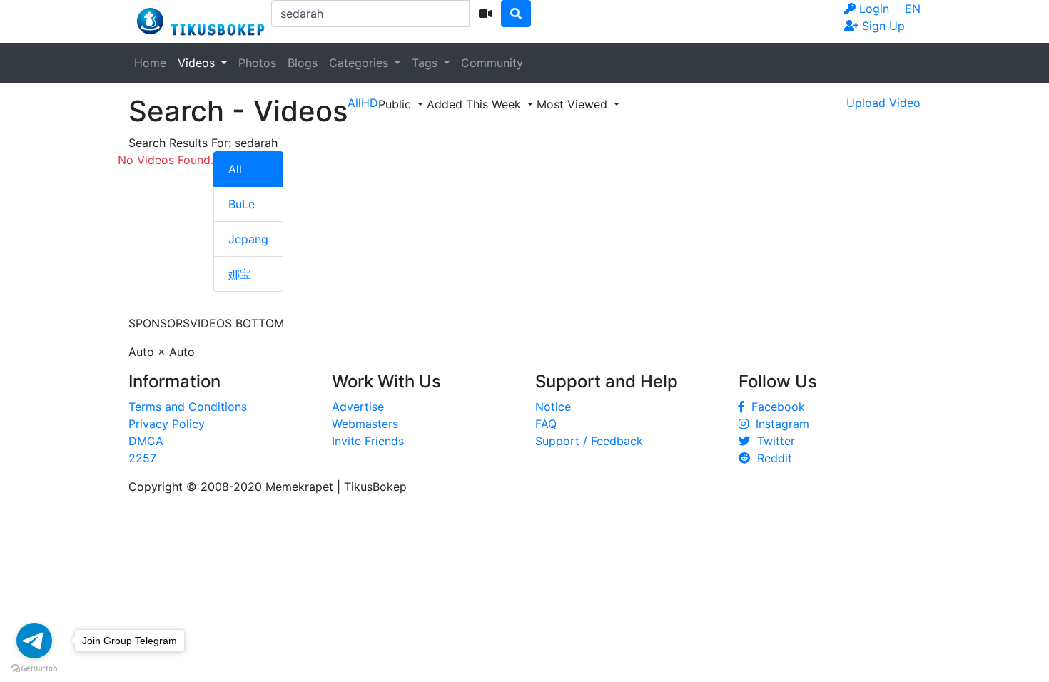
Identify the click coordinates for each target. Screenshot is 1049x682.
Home (150, 63)
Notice (553, 406)
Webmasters (365, 424)
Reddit (771, 458)
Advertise (358, 406)
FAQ (546, 424)
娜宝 (239, 274)
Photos (257, 63)
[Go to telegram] (34, 640)
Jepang (248, 239)
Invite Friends (368, 441)
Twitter (772, 441)
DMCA (145, 441)
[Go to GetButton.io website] (34, 667)
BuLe (241, 204)
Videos (198, 63)
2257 (142, 458)
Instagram (779, 424)
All (235, 169)
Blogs (303, 63)
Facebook (774, 406)
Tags (426, 63)
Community (492, 63)
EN (913, 8)
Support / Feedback (589, 441)
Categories (360, 63)
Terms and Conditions (187, 406)
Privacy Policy (166, 424)
